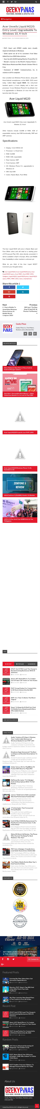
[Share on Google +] (9, 292)
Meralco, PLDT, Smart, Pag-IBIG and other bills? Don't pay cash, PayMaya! (22, 989)
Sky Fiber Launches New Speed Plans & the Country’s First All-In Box (22, 998)
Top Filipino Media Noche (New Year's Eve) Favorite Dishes (24, 863)
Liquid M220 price (23, 276)
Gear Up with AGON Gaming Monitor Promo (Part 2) (20, 59)
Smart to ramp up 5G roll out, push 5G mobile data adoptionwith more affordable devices (23, 709)
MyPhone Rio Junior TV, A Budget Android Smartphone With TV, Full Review (22, 781)
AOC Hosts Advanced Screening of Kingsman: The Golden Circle (21, 1046)
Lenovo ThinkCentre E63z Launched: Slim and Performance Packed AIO (23, 795)
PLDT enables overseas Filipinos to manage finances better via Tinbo (22, 1065)
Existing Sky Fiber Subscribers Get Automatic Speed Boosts (21, 979)
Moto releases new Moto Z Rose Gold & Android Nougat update (18, 368)
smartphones (27, 278)
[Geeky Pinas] (20, 10)
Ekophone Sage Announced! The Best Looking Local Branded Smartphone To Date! (24, 753)
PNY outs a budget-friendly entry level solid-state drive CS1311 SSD (23, 850)
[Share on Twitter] (23, 287)
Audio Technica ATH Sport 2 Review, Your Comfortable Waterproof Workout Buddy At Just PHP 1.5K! (23, 739)
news (21, 278)
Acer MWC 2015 (28, 274)
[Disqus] (20, 557)
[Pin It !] (9, 296)
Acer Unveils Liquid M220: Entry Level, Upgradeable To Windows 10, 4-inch (20, 30)
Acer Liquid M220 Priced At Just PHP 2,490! (19, 432)
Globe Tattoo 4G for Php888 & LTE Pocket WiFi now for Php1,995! (23, 767)
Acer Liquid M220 (10, 272)
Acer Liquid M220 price (23, 272)
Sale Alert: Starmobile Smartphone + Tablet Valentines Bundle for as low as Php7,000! (19, 394)
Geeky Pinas (6, 1107)
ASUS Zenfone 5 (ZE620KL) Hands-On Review (19, 495)
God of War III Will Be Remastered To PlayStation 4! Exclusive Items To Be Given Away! (24, 822)
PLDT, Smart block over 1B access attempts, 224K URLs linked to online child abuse (23, 1056)
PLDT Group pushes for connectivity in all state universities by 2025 (23, 689)
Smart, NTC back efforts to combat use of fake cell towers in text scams (24, 679)
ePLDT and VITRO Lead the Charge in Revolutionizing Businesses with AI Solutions (24, 670)
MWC (9, 278)
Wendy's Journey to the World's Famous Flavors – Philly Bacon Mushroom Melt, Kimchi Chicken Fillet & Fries (20, 64)
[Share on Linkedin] (23, 292)
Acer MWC (18, 274)
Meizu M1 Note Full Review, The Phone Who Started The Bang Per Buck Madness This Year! (24, 835)
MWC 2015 (15, 278)
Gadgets (5, 276)
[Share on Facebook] (9, 287)
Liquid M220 (13, 276)
